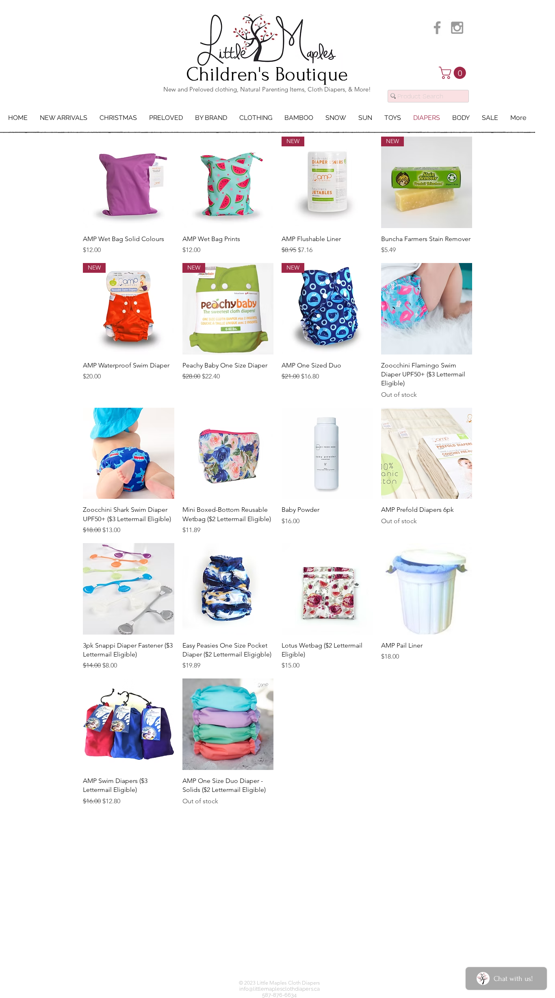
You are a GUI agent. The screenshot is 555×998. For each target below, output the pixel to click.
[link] (454, 73)
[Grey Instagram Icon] (457, 27)
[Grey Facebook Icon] (437, 27)
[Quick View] (128, 182)
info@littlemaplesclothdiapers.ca (279, 989)
